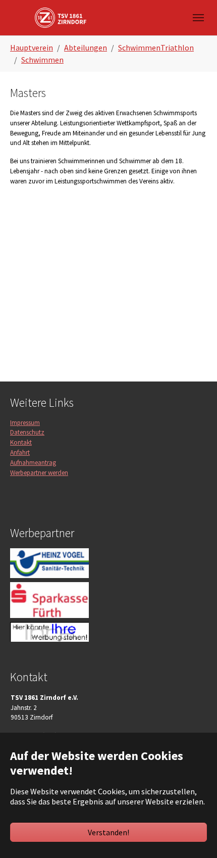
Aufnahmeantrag (33, 462)
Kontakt (21, 442)
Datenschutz (27, 432)
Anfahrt (20, 452)
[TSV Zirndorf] (60, 17)
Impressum (25, 422)
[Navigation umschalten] (198, 17)
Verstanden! (108, 832)
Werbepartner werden (39, 472)
